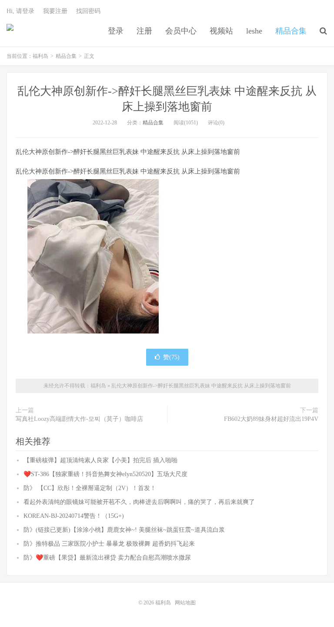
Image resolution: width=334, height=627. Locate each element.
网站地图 (185, 603)
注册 (144, 31)
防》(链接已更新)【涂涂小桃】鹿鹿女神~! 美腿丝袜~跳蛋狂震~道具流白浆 (124, 530)
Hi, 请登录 (20, 11)
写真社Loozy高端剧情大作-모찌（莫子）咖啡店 (79, 419)
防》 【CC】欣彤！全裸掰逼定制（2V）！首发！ (89, 488)
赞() (171, 357)
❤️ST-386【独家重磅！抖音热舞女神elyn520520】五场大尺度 (105, 474)
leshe (254, 31)
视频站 (221, 31)
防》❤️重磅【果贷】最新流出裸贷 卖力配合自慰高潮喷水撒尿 (107, 557)
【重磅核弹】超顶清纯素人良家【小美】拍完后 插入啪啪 (100, 460)
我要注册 (55, 11)
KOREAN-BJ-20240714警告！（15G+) (73, 516)
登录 (116, 31)
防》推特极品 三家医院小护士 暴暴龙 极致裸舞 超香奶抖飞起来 (109, 543)
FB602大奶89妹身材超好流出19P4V (271, 419)
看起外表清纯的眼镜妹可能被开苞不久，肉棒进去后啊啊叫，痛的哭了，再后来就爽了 (139, 502)
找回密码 (88, 11)
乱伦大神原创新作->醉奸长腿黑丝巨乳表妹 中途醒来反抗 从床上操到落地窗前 (201, 386)
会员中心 (181, 31)
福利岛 (10, 31)
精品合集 (291, 31)
